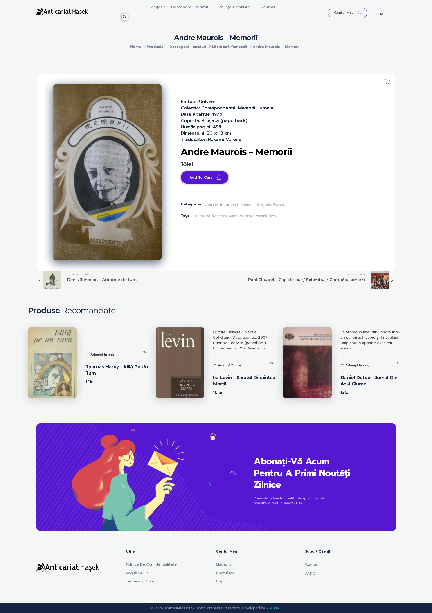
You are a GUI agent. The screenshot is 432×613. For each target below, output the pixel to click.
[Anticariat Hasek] (79, 11)
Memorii (236, 216)
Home (135, 46)
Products (155, 46)
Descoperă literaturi (187, 46)
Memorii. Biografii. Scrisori (263, 204)
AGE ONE (273, 608)
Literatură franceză (229, 46)
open (387, 81)
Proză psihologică (260, 216)
